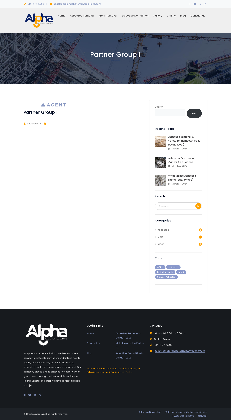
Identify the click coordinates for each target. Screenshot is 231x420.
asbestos (173, 267)
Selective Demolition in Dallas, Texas (129, 355)
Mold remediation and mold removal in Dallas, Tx (113, 368)
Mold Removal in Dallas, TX (130, 345)
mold (181, 272)
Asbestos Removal (184, 415)
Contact (202, 415)
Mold (160, 237)
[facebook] (24, 394)
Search (159, 106)
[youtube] (29, 394)
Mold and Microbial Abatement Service (186, 412)
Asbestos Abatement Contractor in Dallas (109, 372)
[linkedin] (35, 394)
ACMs (160, 267)
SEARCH (198, 206)
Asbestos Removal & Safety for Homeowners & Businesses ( (184, 140)
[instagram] (40, 394)
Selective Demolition (150, 412)
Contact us (93, 343)
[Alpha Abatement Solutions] (38, 20)
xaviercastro (34, 123)
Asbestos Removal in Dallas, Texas (128, 335)
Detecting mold (165, 272)
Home (90, 333)
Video (160, 244)
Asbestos (163, 230)
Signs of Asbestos (166, 276)
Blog (89, 353)
